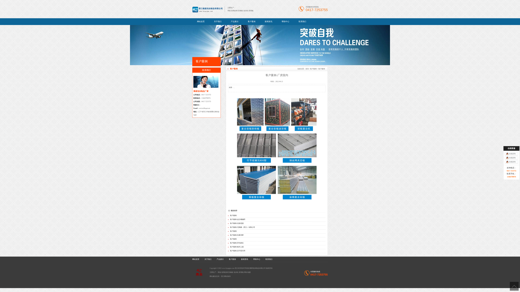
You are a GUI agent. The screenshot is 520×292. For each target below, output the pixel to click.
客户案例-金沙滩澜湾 (237, 219)
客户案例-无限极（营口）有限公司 (242, 227)
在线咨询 (512, 154)
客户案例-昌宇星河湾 (237, 251)
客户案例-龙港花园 (237, 223)
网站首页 (201, 22)
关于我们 (218, 22)
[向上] (514, 286)
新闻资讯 (268, 22)
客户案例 (251, 22)
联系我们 (302, 22)
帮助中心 (285, 22)
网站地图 (247, 272)
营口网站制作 (226, 276)
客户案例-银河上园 (237, 247)
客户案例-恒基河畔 (237, 235)
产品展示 (234, 22)
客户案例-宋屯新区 (237, 243)
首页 (307, 69)
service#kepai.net (204, 108)
